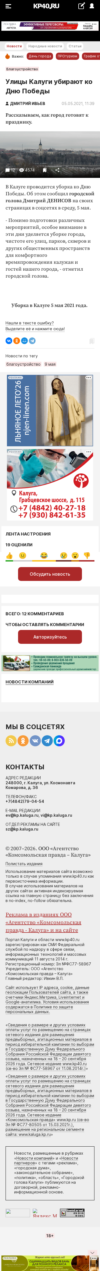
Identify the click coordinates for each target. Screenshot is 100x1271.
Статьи (75, 46)
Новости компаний (30, 682)
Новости (14, 46)
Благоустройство (22, 69)
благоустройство (23, 364)
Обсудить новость (50, 574)
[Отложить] (45, 170)
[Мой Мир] (24, 340)
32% (44, 555)
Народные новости (45, 46)
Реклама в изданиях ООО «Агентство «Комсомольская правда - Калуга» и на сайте (43, 922)
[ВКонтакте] (9, 340)
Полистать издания (24, 863)
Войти (91, 6)
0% (9, 555)
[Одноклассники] (16, 340)
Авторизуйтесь (50, 637)
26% (22, 555)
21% (64, 555)
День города (40, 56)
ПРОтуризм (67, 56)
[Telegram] (32, 340)
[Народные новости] (81, 5)
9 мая (50, 364)
